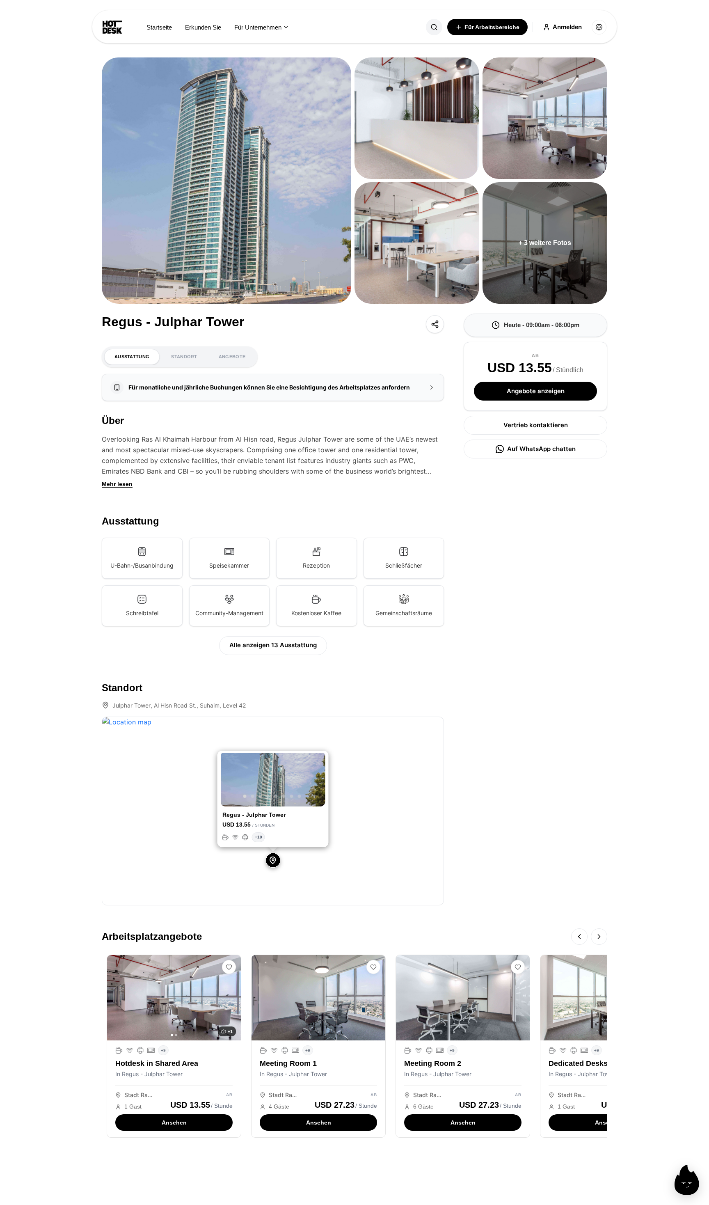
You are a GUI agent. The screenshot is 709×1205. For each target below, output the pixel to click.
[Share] (435, 324)
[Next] (599, 936)
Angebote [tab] (232, 356)
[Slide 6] (283, 796)
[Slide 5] (275, 796)
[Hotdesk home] (112, 27)
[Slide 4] (268, 796)
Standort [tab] (184, 356)
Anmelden (567, 26)
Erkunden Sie (203, 27)
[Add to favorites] (229, 967)
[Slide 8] (299, 796)
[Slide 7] (291, 796)
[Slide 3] (260, 796)
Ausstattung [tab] (131, 356)
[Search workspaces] (434, 27)
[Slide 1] (244, 796)
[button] (228, 781)
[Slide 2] (252, 796)
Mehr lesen (117, 484)
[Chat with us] (687, 1180)
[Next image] (232, 997)
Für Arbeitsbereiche (491, 27)
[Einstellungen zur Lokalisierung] (599, 27)
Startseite (159, 27)
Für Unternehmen (257, 27)
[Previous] (579, 936)
